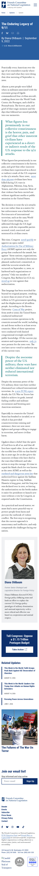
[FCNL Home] (15, 801)
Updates (12, 13)
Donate (4, 806)
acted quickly (27, 240)
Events (4, 809)
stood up (6, 281)
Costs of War (18, 310)
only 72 (33, 341)
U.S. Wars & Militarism (13, 46)
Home (3, 13)
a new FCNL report (24, 391)
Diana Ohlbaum (13, 38)
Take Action (18, 649)
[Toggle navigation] (35, 5)
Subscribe (6, 812)
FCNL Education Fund (9, 835)
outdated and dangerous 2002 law (17, 474)
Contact (5, 821)
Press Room (6, 815)
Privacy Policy (7, 818)
